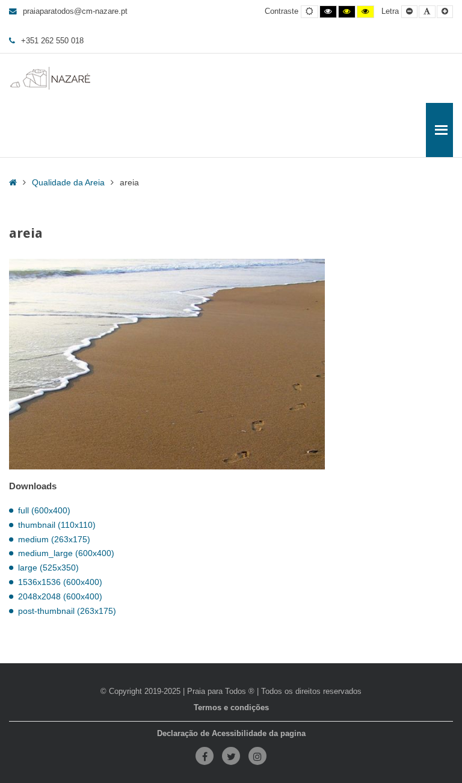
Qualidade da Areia (68, 182)
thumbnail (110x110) (57, 525)
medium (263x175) (54, 539)
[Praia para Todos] (50, 78)
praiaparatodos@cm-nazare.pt (75, 11)
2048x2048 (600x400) (60, 596)
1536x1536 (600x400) (60, 582)
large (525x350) (48, 567)
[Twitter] (231, 756)
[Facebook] (205, 756)
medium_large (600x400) (66, 553)
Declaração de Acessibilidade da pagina (231, 733)
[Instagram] (257, 756)
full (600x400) (44, 510)
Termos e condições (231, 708)
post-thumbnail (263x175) (67, 611)
